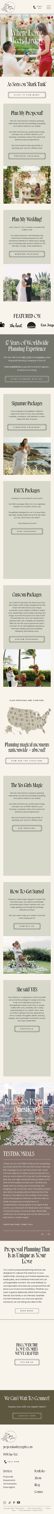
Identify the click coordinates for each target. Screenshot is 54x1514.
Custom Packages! (27, 639)
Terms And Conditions (35, 1508)
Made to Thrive (37, 1510)
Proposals (8, 1476)
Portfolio (27, 1029)
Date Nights (9, 1487)
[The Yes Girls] (8, 8)
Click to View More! (27, 95)
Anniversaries (10, 1483)
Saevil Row (27, 1510)
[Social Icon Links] (6, 1502)
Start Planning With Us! (27, 379)
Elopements (9, 1480)
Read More (27, 1311)
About (38, 1478)
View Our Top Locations (27, 761)
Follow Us (27, 1362)
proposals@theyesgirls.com (18, 1447)
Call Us (40, 7)
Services (7, 1471)
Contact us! (27, 58)
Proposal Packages (27, 156)
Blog (37, 1485)
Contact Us (27, 926)
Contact (39, 1492)
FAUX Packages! (27, 531)
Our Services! (27, 828)
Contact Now (27, 1416)
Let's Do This (27, 1127)
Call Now (13, 1462)
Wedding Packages (27, 254)
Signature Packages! (27, 427)
